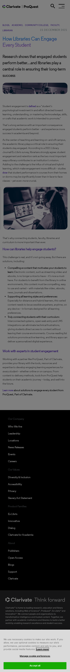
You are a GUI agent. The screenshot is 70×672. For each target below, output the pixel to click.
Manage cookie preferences (35, 656)
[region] (35, 651)
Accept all (35, 665)
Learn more (42, 649)
